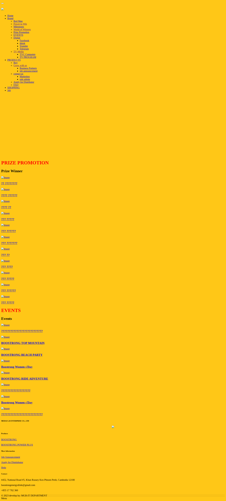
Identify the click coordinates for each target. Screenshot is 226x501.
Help (3, 467)
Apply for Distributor (24, 82)
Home (10, 15)
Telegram (24, 49)
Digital (17, 37)
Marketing (25, 76)
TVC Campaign (27, 54)
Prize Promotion (21, 32)
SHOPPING (13, 87)
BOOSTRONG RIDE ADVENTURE (24, 378)
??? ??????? (9, 243)
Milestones (19, 26)
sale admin (25, 79)
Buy (16, 62)
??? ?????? (8, 231)
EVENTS (18, 35)
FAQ (16, 85)
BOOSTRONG (9, 439)
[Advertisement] (93, 135)
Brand (10, 18)
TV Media (19, 51)
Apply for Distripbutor (12, 462)
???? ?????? (9, 195)
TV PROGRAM (28, 57)
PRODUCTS (14, 60)
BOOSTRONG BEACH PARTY (22, 354)
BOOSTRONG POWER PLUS (17, 444)
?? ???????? (9, 183)
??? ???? (7, 266)
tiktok (22, 43)
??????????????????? (15, 390)
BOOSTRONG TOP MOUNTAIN (23, 343)
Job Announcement (10, 457)
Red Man (18, 21)
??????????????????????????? (22, 331)
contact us (18, 73)
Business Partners (28, 68)
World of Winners (22, 29)
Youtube (24, 46)
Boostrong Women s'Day (17, 366)
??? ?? (5, 254)
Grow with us (20, 65)
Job (9, 90)
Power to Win (20, 24)
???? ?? (6, 207)
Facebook (24, 40)
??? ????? (7, 219)
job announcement (29, 71)
